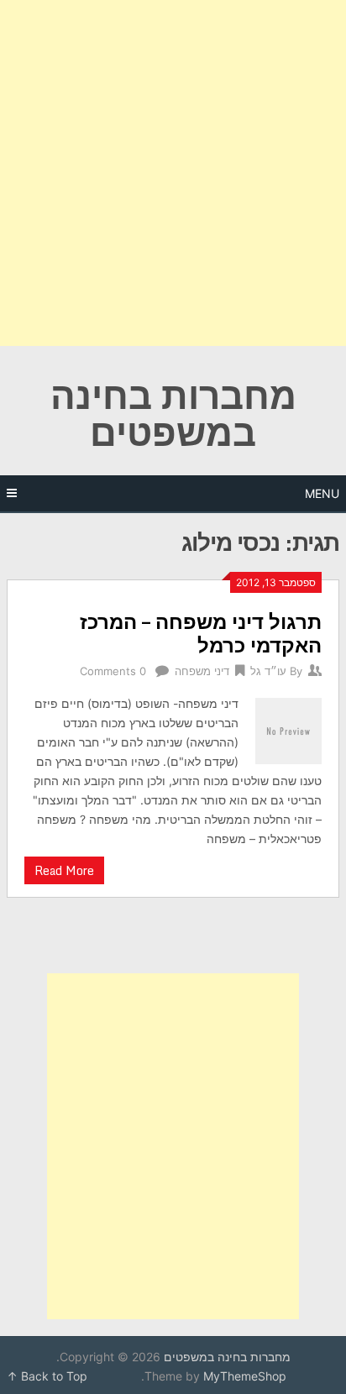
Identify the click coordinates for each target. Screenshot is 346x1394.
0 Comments (113, 671)
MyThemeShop (244, 1376)
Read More (64, 870)
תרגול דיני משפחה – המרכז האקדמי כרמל (201, 633)
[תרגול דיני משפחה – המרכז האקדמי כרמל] (288, 728)
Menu (322, 493)
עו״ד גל (268, 671)
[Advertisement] (173, 173)
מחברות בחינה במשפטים (173, 413)
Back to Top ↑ (47, 1376)
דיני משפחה (202, 671)
